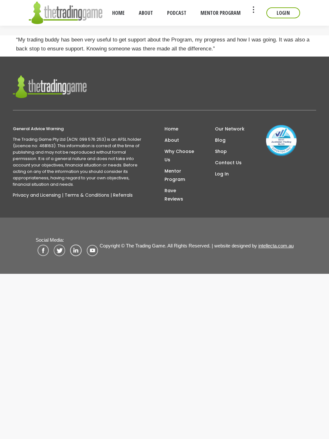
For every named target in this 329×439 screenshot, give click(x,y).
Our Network (230, 129)
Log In (222, 174)
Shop (221, 151)
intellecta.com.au (276, 245)
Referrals (123, 195)
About (171, 140)
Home (171, 129)
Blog (220, 140)
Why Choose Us (179, 155)
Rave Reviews (173, 194)
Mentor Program (174, 175)
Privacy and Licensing (37, 195)
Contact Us (228, 162)
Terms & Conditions (87, 195)
